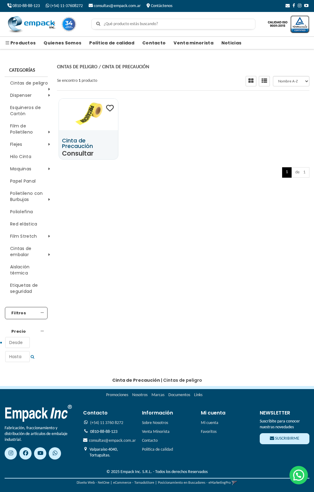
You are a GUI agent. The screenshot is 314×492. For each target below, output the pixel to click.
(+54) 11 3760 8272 (106, 423)
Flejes (16, 144)
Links (198, 395)
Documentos (179, 395)
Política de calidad (111, 43)
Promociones (117, 395)
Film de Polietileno (21, 129)
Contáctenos (161, 6)
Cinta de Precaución (125, 67)
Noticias (231, 43)
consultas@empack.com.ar (117, 6)
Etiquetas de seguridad (24, 288)
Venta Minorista (156, 432)
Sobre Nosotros (155, 423)
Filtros (18, 313)
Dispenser (21, 95)
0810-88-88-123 (26, 6)
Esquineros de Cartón (25, 110)
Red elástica (23, 224)
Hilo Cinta (20, 156)
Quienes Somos (62, 43)
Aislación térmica (20, 270)
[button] (288, 6)
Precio (18, 331)
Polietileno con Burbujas (26, 196)
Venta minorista (193, 43)
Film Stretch (23, 236)
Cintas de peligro (29, 83)
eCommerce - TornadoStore (133, 483)
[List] (264, 81)
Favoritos (208, 432)
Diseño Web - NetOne (93, 483)
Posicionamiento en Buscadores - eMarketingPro (194, 483)
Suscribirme (286, 438)
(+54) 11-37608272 (66, 6)
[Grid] (251, 81)
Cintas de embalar (21, 251)
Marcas (157, 395)
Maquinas (20, 169)
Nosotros (139, 395)
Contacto (154, 43)
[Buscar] (98, 24)
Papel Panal (23, 181)
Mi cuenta (209, 423)
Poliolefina (21, 212)
